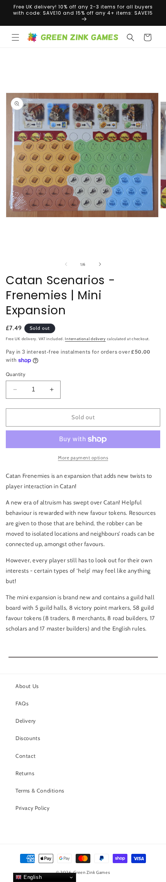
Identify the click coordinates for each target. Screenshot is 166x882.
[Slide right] (99, 264)
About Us (27, 686)
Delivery (25, 720)
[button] (15, 37)
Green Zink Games (91, 872)
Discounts (27, 738)
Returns (24, 773)
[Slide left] (66, 264)
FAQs (22, 703)
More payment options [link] (83, 457)
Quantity (15, 374)
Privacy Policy (32, 807)
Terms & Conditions (39, 790)
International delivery (85, 338)
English (32, 877)
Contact (25, 755)
